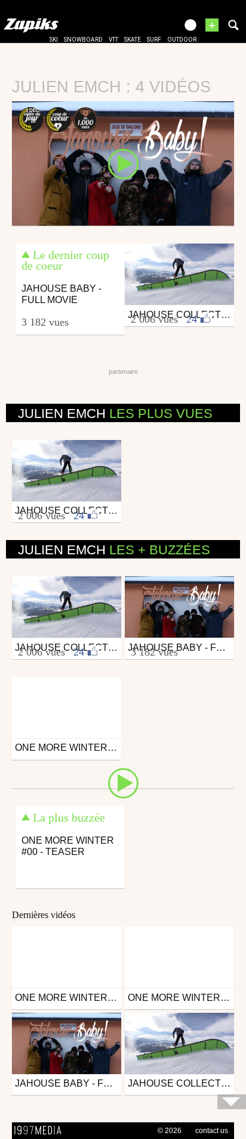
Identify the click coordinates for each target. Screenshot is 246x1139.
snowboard (83, 39)
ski (54, 39)
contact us (211, 1130)
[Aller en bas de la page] (231, 1101)
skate (132, 39)
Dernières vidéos (43, 915)
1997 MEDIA (41, 1130)
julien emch (115, 413)
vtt (113, 39)
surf (154, 39)
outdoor (181, 39)
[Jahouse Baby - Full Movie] (123, 162)
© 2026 (170, 1130)
